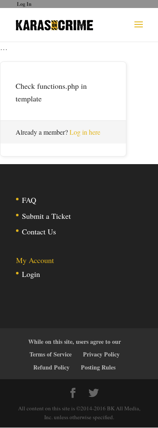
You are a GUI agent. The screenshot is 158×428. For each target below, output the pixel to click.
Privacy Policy (101, 354)
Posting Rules (98, 367)
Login (31, 274)
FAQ (29, 200)
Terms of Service (50, 354)
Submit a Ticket (46, 216)
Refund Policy (51, 367)
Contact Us (39, 231)
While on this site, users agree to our (74, 341)
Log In (24, 4)
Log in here (85, 132)
